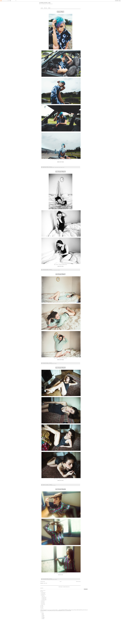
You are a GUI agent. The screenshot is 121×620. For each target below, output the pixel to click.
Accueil (42, 7)
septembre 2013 (43, 594)
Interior (45, 363)
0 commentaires (50, 269)
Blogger (68, 586)
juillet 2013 (43, 600)
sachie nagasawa (56, 167)
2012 (41, 605)
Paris (49, 363)
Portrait (43, 610)
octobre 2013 (43, 593)
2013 (41, 591)
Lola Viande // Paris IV (60, 367)
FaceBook (43, 615)
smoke (59, 167)
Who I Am (45, 7)
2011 (41, 606)
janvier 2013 (43, 604)
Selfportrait (54, 610)
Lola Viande (47, 363)
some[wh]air (45, 3)
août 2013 (43, 595)
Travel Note (68, 610)
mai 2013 (43, 601)
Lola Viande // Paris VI (60, 171)
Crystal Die (48, 167)
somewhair (61, 167)
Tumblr (43, 614)
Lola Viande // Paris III (60, 489)
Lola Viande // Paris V (60, 274)
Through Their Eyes (64, 610)
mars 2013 (43, 602)
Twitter (43, 616)
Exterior (63, 609)
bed (43, 363)
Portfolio (49, 7)
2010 (41, 607)
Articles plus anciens (78, 581)
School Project (50, 610)
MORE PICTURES (60, 161)
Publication (47, 610)
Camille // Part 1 (60, 11)
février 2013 (43, 603)
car (46, 167)
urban (63, 167)
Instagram (43, 618)
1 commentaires (50, 484)
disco (43, 579)
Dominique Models (52, 167)
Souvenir (57, 610)
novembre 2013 (43, 592)
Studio (60, 610)
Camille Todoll (44, 167)
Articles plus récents (42, 581)
